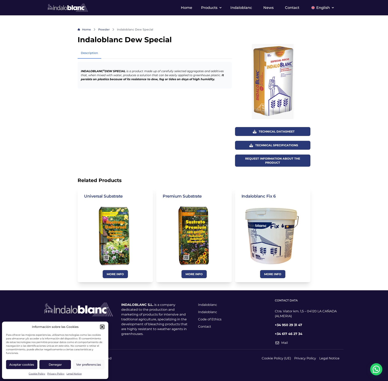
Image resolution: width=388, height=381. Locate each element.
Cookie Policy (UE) (276, 358)
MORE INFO (115, 274)
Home (186, 7)
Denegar (55, 364)
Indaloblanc (241, 7)
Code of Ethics (209, 319)
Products (209, 7)
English (323, 7)
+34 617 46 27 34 (288, 334)
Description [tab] (89, 53)
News (268, 7)
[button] (102, 327)
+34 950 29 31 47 (288, 325)
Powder (104, 29)
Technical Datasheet (277, 131)
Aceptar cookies (21, 364)
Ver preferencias (88, 364)
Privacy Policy (55, 373)
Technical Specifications (276, 145)
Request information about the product (272, 160)
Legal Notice (74, 373)
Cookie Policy (37, 373)
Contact (292, 7)
